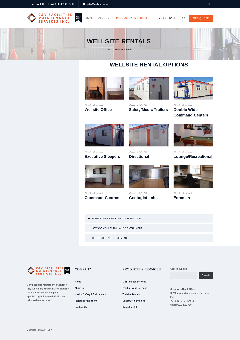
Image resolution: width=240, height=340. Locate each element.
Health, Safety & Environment (90, 294)
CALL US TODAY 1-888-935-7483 (55, 4)
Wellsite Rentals (94, 105)
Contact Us (81, 307)
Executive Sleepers (102, 156)
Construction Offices (133, 300)
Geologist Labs (143, 197)
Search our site (178, 269)
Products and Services (133, 18)
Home (90, 18)
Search (206, 275)
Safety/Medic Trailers (148, 109)
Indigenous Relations (86, 300)
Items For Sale (165, 18)
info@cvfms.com (97, 4)
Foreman (182, 197)
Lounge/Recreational (193, 156)
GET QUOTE (201, 18)
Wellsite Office (98, 109)
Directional (139, 156)
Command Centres (102, 197)
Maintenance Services (134, 281)
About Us (104, 18)
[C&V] (54, 18)
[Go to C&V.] (109, 49)
